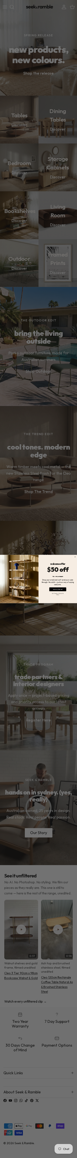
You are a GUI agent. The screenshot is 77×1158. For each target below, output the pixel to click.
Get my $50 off (57, 589)
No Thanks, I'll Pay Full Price (58, 594)
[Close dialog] (75, 557)
